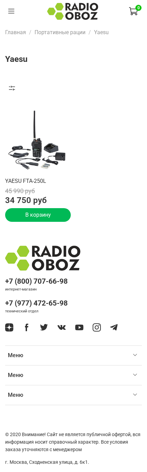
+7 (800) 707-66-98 (36, 281)
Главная (15, 32)
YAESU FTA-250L (25, 181)
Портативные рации (60, 32)
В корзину (38, 215)
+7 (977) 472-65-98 (36, 303)
